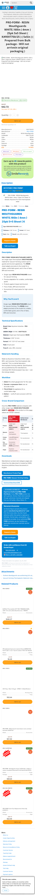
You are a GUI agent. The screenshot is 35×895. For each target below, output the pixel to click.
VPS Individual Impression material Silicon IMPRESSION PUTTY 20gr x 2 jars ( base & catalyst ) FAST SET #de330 (17, 649)
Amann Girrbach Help (9, 865)
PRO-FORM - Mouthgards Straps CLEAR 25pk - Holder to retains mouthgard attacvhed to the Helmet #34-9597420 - (17, 770)
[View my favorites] (12, 8)
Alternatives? (16, 151)
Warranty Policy (7, 844)
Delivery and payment (9, 841)
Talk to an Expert (10, 246)
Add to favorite (8, 154)
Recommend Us (7, 859)
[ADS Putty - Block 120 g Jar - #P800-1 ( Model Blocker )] (17, 678)
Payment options (8, 874)
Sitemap (5, 862)
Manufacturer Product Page (12, 473)
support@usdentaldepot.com (13, 552)
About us (5, 835)
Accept (5, 890)
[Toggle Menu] (3, 8)
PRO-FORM (30, 131)
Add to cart (17, 121)
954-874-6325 (10, 550)
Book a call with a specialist (14, 555)
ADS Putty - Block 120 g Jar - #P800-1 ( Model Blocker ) (17, 689)
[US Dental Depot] (5, 3)
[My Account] (8, 8)
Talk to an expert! (27, 151)
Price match (19, 154)
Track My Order (7, 853)
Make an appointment (9, 856)
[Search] (31, 3)
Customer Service (8, 850)
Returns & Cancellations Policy (11, 847)
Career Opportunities (9, 838)
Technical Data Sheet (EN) (12, 483)
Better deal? (6, 151)
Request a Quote (9, 240)
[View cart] (16, 8)
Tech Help (5, 868)
